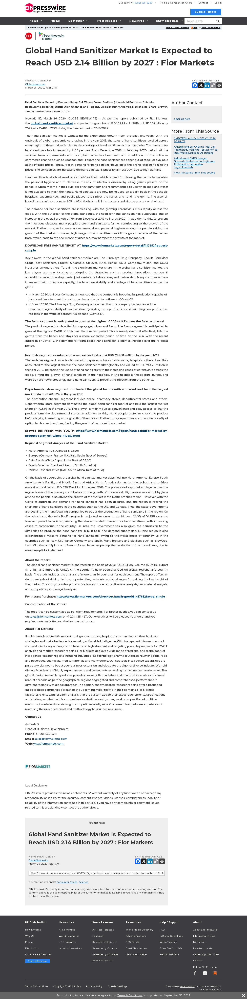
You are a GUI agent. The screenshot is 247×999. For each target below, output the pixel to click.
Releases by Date (102, 960)
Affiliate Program (136, 936)
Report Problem (169, 954)
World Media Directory (177, 27)
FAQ (162, 929)
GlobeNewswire (35, 84)
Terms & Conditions (36, 986)
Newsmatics (187, 986)
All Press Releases (103, 929)
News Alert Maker (136, 954)
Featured (98, 936)
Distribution (32, 948)
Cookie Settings (117, 986)
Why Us (29, 936)
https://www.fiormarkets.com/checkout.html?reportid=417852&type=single (111, 596)
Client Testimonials (171, 948)
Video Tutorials (168, 942)
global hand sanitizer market (52, 123)
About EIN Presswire (205, 929)
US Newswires (67, 942)
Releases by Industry (104, 942)
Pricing (175, 2)
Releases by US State (105, 954)
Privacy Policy (94, 986)
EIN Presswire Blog (204, 936)
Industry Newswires (70, 948)
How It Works (33, 929)
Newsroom (199, 942)
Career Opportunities (206, 954)
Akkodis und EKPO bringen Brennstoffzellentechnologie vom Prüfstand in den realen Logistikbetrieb (194, 163)
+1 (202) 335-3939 (142, 2)
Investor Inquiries (203, 948)
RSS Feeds (132, 942)
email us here (182, 118)
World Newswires (69, 936)
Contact (203, 2)
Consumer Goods (66, 882)
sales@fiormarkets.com (45, 616)
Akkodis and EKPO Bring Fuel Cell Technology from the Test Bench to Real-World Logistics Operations (195, 149)
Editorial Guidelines (171, 936)
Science (83, 882)
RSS (195, 27)
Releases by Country (104, 948)
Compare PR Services (38, 954)
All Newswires (67, 929)
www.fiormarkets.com (48, 743)
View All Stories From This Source (194, 172)
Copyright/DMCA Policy (67, 986)
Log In (218, 2)
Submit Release (206, 11)
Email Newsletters (210, 27)
